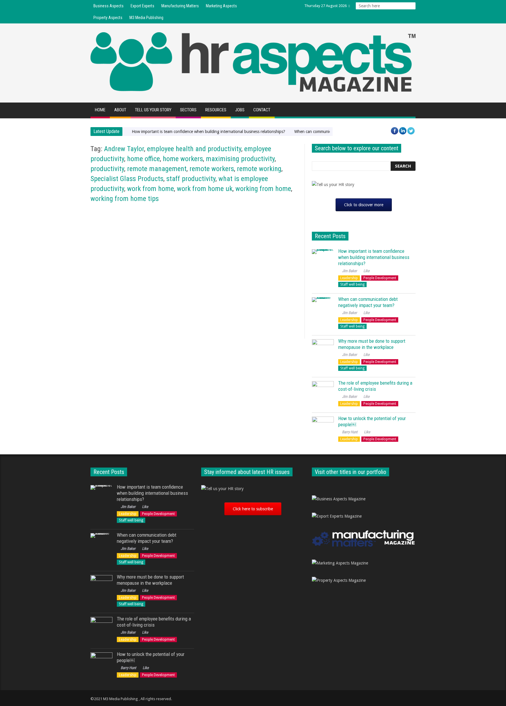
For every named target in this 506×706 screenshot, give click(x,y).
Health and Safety (106, 219)
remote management (157, 169)
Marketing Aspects (221, 6)
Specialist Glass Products (126, 179)
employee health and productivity (194, 149)
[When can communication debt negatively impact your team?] (323, 308)
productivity (107, 169)
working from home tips (124, 199)
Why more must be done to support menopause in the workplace (371, 344)
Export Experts (142, 6)
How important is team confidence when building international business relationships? (208, 131)
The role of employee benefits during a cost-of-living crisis (375, 386)
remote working (259, 169)
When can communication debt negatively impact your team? (368, 302)
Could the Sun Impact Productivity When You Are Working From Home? (138, 289)
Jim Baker (101, 301)
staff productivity (191, 179)
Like (226, 301)
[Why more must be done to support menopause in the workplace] (323, 350)
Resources (215, 109)
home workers (183, 159)
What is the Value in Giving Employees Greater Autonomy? (242, 289)
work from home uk (205, 189)
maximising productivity (240, 159)
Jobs (240, 109)
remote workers (211, 169)
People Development (216, 219)
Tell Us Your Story (153, 109)
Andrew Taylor (124, 149)
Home (100, 109)
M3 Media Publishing (146, 17)
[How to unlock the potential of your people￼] (323, 428)
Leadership (349, 278)
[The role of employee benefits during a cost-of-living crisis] (323, 392)
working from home (263, 189)
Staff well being (352, 284)
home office (143, 159)
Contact (261, 109)
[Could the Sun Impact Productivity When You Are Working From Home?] (140, 247)
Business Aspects (108, 6)
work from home (150, 189)
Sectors (188, 109)
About (120, 109)
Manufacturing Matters (180, 6)
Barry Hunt (350, 432)
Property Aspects (107, 17)
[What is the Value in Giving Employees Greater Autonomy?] (247, 247)
